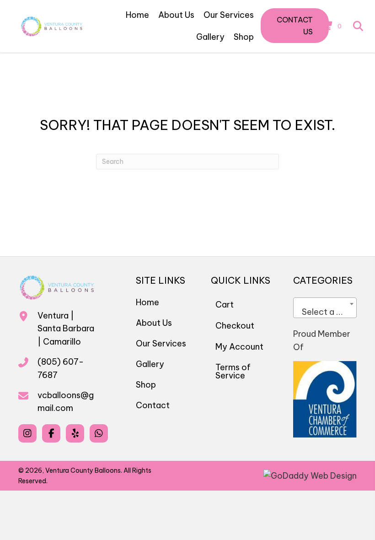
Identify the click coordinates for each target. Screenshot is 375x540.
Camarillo (62, 341)
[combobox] (325, 307)
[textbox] (325, 312)
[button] (295, 25)
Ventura (53, 315)
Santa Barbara (66, 328)
